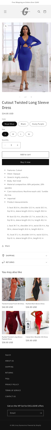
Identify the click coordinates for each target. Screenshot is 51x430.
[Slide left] (20, 97)
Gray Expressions (21, 425)
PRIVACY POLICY (12, 384)
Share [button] (7, 246)
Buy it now (25, 162)
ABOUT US (9, 361)
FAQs (7, 378)
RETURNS (9, 373)
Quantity (5, 140)
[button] (5, 12)
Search (8, 355)
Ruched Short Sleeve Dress (35, 304)
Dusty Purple (38, 124)
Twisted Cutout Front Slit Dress (13, 304)
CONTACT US (10, 396)
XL (29, 134)
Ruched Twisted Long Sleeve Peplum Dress (12, 338)
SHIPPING (9, 367)
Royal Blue (9, 124)
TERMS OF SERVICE (13, 390)
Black (23, 124)
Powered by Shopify (34, 425)
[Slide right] (31, 97)
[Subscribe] (41, 413)
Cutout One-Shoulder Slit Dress (37, 337)
